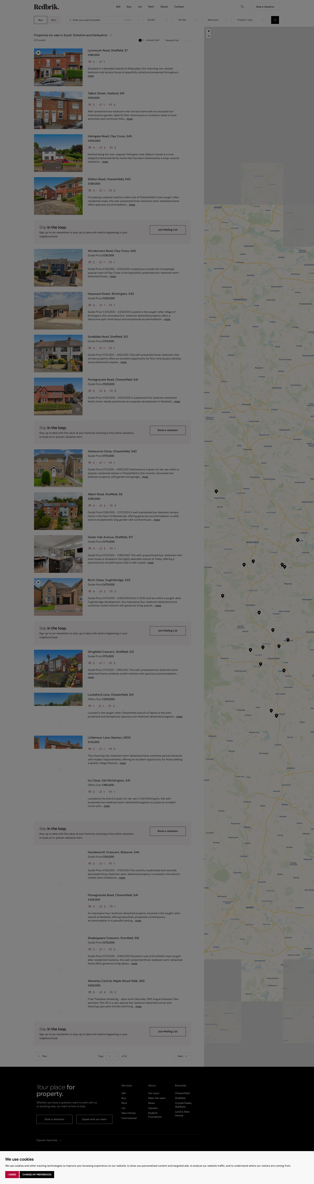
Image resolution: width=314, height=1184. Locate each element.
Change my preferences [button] (36, 1174)
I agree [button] (12, 1174)
